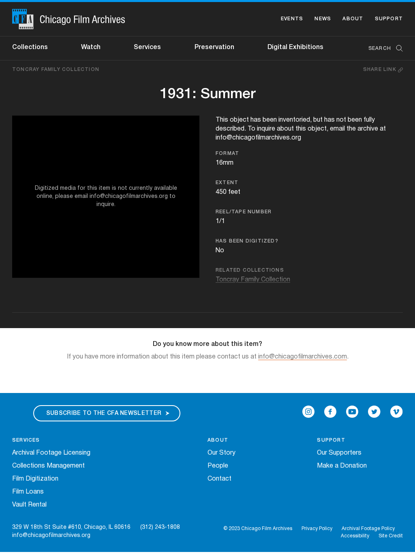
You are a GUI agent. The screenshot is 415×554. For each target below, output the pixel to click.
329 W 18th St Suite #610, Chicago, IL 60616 (71, 527)
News (322, 19)
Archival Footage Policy (368, 528)
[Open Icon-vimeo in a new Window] (396, 411)
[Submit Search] (397, 48)
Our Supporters (339, 453)
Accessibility (355, 536)
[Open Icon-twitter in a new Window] (374, 411)
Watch (91, 47)
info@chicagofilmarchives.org (51, 535)
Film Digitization (35, 479)
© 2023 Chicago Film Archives (257, 528)
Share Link (380, 69)
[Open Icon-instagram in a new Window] (308, 411)
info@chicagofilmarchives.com (302, 357)
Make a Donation (342, 466)
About (352, 19)
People (218, 466)
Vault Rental (29, 505)
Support (389, 19)
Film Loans (28, 492)
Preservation (214, 47)
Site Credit (391, 536)
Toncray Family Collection (55, 69)
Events (292, 19)
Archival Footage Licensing (51, 453)
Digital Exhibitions (295, 47)
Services (147, 47)
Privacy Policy (317, 528)
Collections (30, 47)
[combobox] (381, 48)
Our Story (221, 453)
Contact (219, 479)
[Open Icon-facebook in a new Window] (330, 411)
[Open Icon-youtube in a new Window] (352, 411)
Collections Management (48, 466)
